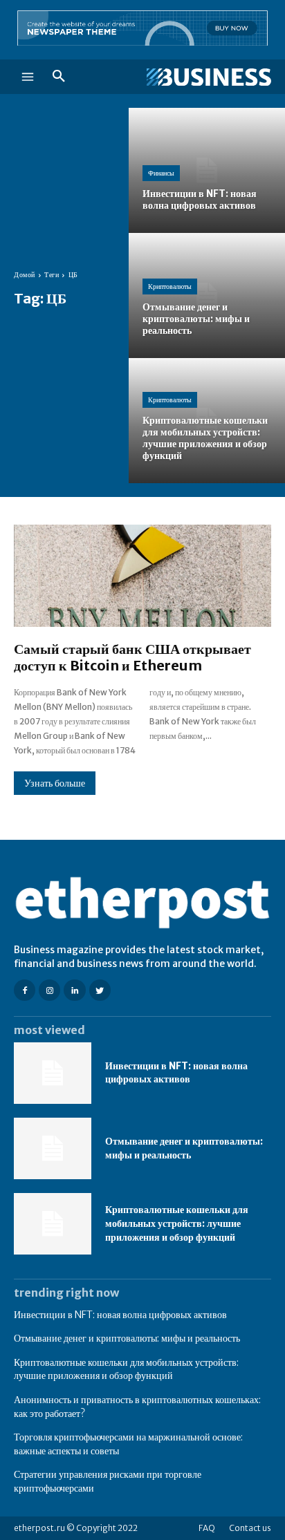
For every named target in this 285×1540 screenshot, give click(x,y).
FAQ (207, 1528)
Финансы (161, 173)
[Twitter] (100, 990)
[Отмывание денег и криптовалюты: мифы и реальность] (207, 295)
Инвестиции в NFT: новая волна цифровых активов (176, 1073)
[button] (59, 76)
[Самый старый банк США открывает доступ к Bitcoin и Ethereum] (142, 576)
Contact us (250, 1528)
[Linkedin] (74, 990)
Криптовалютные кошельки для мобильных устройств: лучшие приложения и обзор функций (176, 1223)
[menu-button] (28, 77)
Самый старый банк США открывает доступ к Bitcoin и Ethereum (132, 657)
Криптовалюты (170, 286)
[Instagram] (49, 990)
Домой (24, 274)
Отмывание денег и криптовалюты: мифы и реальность (184, 1148)
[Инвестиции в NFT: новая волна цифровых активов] (207, 170)
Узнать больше (54, 783)
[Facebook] (24, 990)
